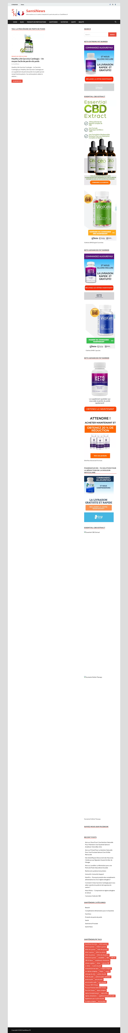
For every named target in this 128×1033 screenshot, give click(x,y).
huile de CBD (105, 963)
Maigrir (101, 971)
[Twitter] (113, 4)
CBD (107, 957)
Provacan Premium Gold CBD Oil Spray (95, 987)
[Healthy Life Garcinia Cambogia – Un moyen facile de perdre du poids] (28, 44)
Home (22, 4)
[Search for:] (100, 34)
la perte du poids (96, 966)
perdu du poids (89, 979)
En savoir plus (16, 81)
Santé (73, 22)
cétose (98, 963)
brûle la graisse (103, 944)
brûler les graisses (90, 955)
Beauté (81, 22)
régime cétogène (101, 990)
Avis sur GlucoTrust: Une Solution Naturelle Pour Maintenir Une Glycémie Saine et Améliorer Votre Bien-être (99, 844)
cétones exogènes (90, 963)
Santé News (53, 22)
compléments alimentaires (102, 960)
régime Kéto (104, 993)
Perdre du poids (89, 976)
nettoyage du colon (90, 974)
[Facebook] (110, 4)
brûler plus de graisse (103, 955)
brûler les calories (101, 952)
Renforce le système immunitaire (95, 871)
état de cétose (102, 1001)
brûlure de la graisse (90, 957)
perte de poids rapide (91, 982)
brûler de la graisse (90, 949)
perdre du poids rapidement (102, 976)
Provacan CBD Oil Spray (91, 985)
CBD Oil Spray (89, 960)
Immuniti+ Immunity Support (94, 874)
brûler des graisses (102, 949)
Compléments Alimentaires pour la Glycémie (99, 911)
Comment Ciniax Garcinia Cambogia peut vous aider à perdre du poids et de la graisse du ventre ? (100, 885)
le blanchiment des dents (92, 968)
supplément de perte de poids (107, 996)
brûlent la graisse (101, 946)
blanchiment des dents (91, 944)
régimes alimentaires (91, 996)
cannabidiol (101, 957)
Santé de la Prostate (91, 923)
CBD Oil (113, 957)
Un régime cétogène (90, 1001)
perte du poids (102, 982)
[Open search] (115, 22)
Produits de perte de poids (36, 22)
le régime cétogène (106, 968)
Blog (22, 22)
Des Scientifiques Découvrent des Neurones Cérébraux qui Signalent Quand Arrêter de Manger (99, 860)
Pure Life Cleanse (90, 990)
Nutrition (64, 22)
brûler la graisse (89, 952)
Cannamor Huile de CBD (93, 896)
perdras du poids (101, 974)
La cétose (87, 966)
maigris (108, 971)
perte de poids (99, 979)
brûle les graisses (90, 946)
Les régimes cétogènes (91, 971)
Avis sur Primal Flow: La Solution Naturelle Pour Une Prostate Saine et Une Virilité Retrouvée (98, 852)
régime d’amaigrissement (92, 993)
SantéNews (35, 11)
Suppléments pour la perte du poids (94, 998)
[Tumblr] (115, 4)
